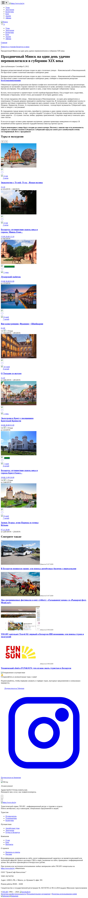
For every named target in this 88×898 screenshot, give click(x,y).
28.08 (8, 425)
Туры (8, 8)
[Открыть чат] (2, 797)
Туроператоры (11, 818)
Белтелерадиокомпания (11, 80)
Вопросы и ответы (13, 852)
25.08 (3, 281)
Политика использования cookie (64, 894)
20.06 (7, 530)
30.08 (8, 281)
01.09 (12, 281)
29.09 (8, 237)
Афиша (8, 18)
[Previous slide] (2, 141)
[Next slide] (6, 141)
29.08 (3, 477)
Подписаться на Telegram (14, 688)
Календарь (10, 12)
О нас (8, 840)
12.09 (8, 477)
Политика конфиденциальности (13, 894)
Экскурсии (10, 10)
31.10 (3, 187)
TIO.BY (5, 892)
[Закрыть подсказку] (2, 780)
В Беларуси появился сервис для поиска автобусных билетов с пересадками (38, 568)
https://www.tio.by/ (8, 868)
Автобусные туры (12, 828)
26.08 (3, 425)
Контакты (9, 844)
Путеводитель (11, 816)
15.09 (3, 237)
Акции (8, 16)
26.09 (12, 477)
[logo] (16, 3)
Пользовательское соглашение (38, 894)
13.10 (12, 237)
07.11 (3, 530)
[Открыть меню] (5, 3)
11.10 (3, 378)
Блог (7, 14)
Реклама (9, 854)
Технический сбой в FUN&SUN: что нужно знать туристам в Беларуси (36, 668)
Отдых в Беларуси (13, 832)
